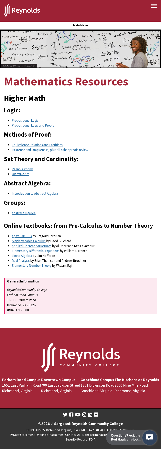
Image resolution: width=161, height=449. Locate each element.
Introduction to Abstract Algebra (35, 193)
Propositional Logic (25, 120)
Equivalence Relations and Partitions (37, 145)
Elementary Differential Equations (35, 250)
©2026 (44, 424)
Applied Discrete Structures (31, 245)
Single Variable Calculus (29, 241)
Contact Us (72, 435)
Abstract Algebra (24, 213)
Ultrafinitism (20, 174)
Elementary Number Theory (31, 265)
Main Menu (80, 25)
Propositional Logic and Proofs (33, 125)
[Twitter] (65, 415)
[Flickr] (96, 415)
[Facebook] (71, 415)
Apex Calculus (22, 236)
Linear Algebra (22, 255)
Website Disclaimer (50, 435)
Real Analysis (21, 260)
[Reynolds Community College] (22, 11)
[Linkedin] (90, 415)
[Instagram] (84, 415)
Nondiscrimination (95, 435)
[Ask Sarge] (149, 437)
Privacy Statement (22, 435)
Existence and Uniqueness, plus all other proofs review (50, 149)
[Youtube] (78, 415)
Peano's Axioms (22, 169)
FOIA (92, 439)
